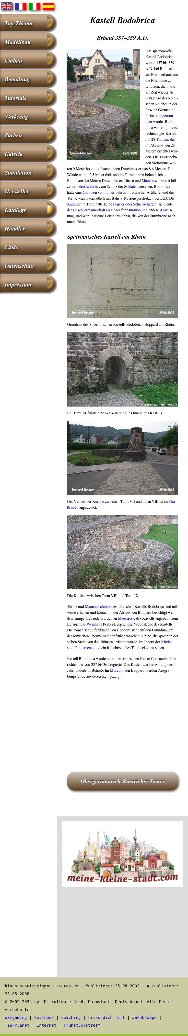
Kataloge (15, 209)
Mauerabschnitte (97, 606)
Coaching (71, 1017)
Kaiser (145, 658)
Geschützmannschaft (89, 209)
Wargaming (16, 1017)
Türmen (162, 139)
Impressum (18, 284)
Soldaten (131, 186)
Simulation (18, 172)
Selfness (44, 1017)
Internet (46, 1025)
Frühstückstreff (82, 1025)
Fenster (118, 203)
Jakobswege (144, 1017)
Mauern (148, 180)
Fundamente (84, 647)
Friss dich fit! (106, 1017)
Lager (115, 209)
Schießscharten (144, 203)
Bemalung (17, 79)
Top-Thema (19, 23)
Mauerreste (126, 618)
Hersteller (17, 191)
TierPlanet (17, 1025)
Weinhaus (94, 624)
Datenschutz (20, 265)
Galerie (14, 154)
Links (11, 247)
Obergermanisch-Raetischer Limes (123, 781)
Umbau (13, 60)
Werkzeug (16, 116)
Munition (134, 209)
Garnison (90, 192)
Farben (13, 135)
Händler (15, 228)
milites (110, 192)
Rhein (155, 74)
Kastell (150, 56)
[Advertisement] (122, 718)
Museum (116, 670)
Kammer (74, 203)
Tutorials (15, 98)
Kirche (166, 641)
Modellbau (18, 42)
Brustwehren (88, 186)
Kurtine (98, 501)
